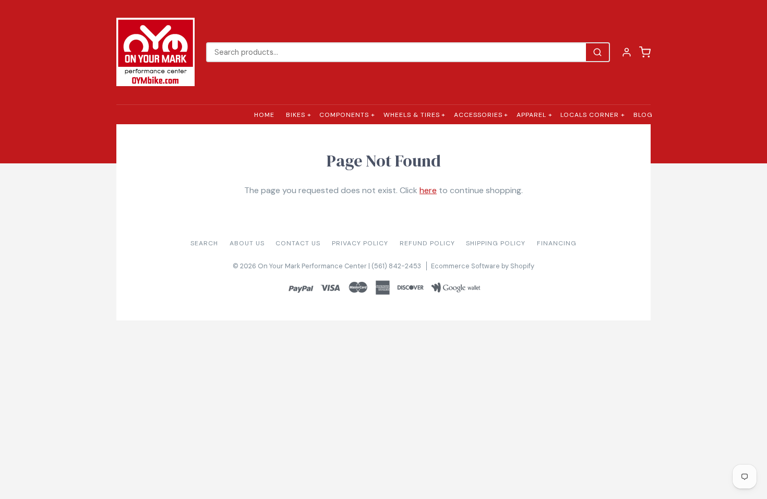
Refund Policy (427, 243)
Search (204, 243)
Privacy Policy (360, 243)
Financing (557, 243)
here (428, 190)
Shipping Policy (495, 243)
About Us (247, 243)
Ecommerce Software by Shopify (482, 266)
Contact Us (297, 243)
